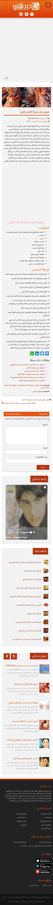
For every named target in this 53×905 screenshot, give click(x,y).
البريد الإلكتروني (41, 457)
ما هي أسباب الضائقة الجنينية (25, 721)
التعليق (44, 425)
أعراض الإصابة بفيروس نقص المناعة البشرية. (19, 403)
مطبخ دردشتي (38, 391)
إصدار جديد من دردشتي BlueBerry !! (22, 665)
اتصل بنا (23, 846)
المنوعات (48, 817)
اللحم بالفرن (39, 385)
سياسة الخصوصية (20, 842)
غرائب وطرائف (21, 821)
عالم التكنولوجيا (45, 821)
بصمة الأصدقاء (46, 828)
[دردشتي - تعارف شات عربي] (43, 860)
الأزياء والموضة (46, 814)
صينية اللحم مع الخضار (26, 385)
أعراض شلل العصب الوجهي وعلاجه (22, 740)
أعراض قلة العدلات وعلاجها (26, 684)
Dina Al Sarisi (33, 118)
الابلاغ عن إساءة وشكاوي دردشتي (39, 846)
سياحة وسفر (22, 817)
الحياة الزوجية (21, 814)
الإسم (45, 448)
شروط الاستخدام (45, 842)
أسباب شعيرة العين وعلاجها (25, 758)
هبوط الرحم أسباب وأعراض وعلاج (23, 703)
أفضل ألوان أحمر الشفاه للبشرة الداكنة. (35, 400)
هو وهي (23, 825)
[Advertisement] (26, 47)
